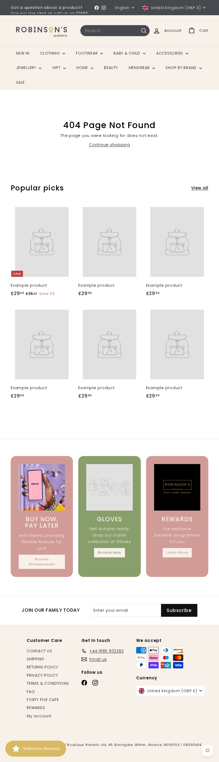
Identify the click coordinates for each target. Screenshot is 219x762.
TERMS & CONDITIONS (48, 683)
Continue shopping (109, 144)
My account (39, 716)
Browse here (109, 552)
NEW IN (22, 53)
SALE (20, 82)
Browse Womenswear (42, 561)
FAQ (31, 691)
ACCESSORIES (170, 53)
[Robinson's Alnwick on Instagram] (103, 7)
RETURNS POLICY (42, 667)
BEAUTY (111, 67)
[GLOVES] (109, 487)
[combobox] (115, 31)
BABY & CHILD (128, 53)
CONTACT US (39, 651)
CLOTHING (50, 53)
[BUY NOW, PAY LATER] (42, 487)
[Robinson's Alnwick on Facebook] (96, 7)
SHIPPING (35, 659)
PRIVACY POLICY (42, 675)
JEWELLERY (26, 67)
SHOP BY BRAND (182, 67)
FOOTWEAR (87, 53)
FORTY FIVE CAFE (43, 699)
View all (199, 188)
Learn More (177, 552)
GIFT (57, 67)
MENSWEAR (140, 67)
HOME (82, 67)
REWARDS (36, 707)
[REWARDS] (177, 487)
